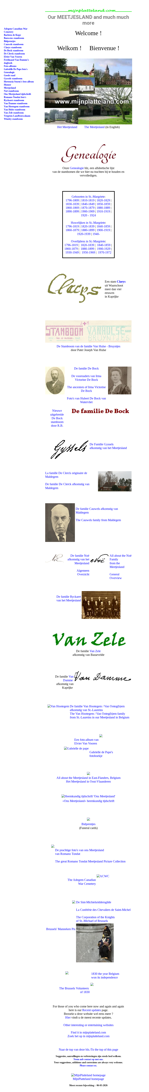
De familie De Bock (86, 368)
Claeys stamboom (13, 47)
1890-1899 (72, 211)
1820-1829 (103, 200)
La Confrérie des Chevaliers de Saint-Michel (103, 909)
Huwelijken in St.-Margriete (88, 222)
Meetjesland (10, 87)
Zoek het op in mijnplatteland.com (88, 1036)
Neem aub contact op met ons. (88, 1059)
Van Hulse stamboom (14, 109)
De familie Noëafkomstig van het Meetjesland (78, 559)
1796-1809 (72, 200)
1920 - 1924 (88, 215)
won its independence (104, 977)
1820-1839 (87, 226)
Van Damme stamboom (15, 103)
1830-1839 (72, 204)
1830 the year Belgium (104, 973)
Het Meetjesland (67, 127)
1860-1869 (72, 207)
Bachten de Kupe (12, 35)
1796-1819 (72, 226)
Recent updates (91, 1010)
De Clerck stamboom (14, 53)
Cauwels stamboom (13, 44)
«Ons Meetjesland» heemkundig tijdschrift (88, 801)
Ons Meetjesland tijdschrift (17, 94)
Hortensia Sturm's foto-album (19, 81)
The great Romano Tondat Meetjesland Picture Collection (90, 861)
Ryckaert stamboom (14, 100)
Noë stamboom (11, 91)
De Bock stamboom (13, 50)
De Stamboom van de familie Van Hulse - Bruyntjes (88, 346)
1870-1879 (87, 207)
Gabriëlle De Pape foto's (16, 69)
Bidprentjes (88, 824)
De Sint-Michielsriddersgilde (93, 902)
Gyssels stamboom (13, 78)
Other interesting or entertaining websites (88, 1025)
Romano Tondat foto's (15, 97)
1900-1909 (87, 211)
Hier (68, 1017)
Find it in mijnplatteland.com (88, 1032)
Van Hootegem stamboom (16, 106)
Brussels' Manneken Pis (60, 929)
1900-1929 (103, 248)
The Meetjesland (94, 127)
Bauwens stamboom (14, 38)
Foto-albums (10, 66)
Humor (7, 84)
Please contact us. (88, 1065)
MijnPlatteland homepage (88, 1079)
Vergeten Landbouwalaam (17, 115)
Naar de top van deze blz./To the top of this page (88, 1049)
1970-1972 (104, 252)
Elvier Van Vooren (13, 56)
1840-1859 (103, 226)
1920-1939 (83, 234)
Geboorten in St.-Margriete (88, 196)
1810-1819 (87, 200)
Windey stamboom (13, 119)
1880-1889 (103, 207)
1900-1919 (103, 230)
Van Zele (95, 651)
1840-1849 (87, 204)
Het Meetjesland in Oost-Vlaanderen (88, 781)
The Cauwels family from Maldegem (98, 520)
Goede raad (9, 75)
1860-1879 (72, 230)
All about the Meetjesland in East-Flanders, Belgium (88, 777)
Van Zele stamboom (14, 112)
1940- (96, 234)
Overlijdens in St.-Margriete (88, 241)
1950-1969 (88, 252)
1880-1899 (87, 230)
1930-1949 (72, 252)
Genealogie (77, 168)
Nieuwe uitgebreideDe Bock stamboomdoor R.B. (57, 418)
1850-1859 (103, 204)
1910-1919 (103, 211)
